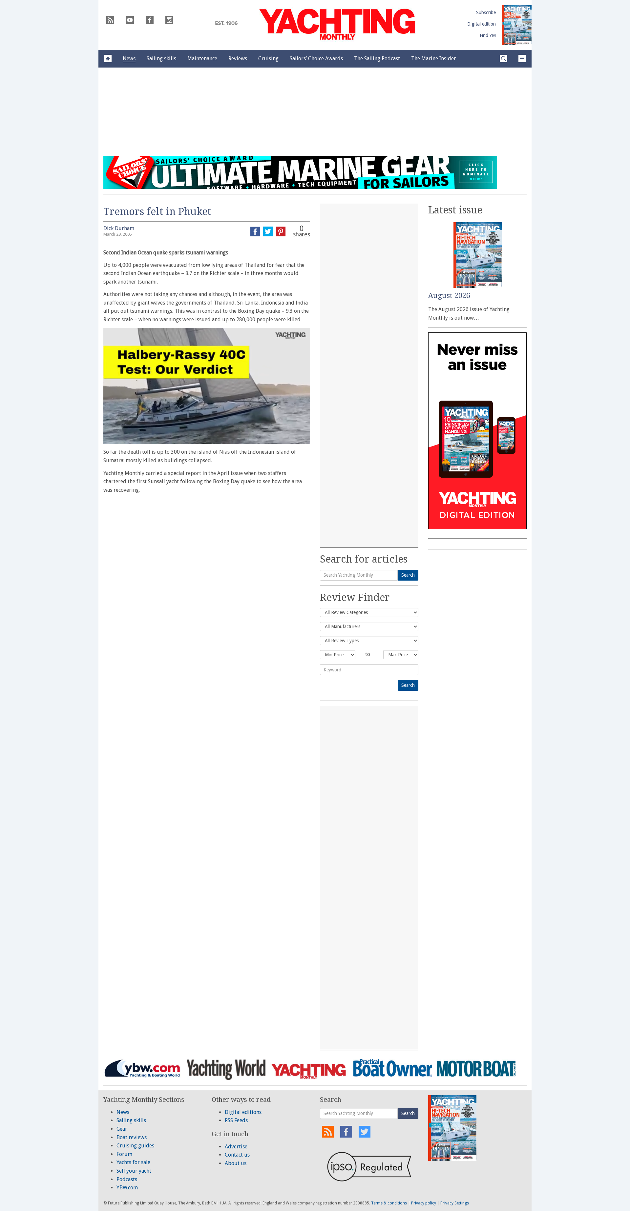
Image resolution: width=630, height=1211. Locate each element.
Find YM (488, 35)
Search (408, 575)
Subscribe (486, 12)
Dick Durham (118, 228)
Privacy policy (423, 1203)
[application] (206, 386)
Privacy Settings (454, 1203)
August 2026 (449, 295)
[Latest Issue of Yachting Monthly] (517, 25)
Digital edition (481, 24)
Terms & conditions (389, 1203)
